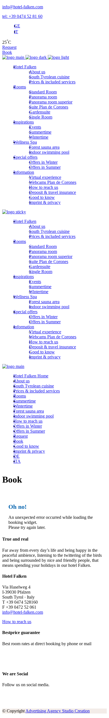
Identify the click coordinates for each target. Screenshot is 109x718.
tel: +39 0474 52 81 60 (22, 16)
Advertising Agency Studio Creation (57, 711)
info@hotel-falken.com (22, 6)
